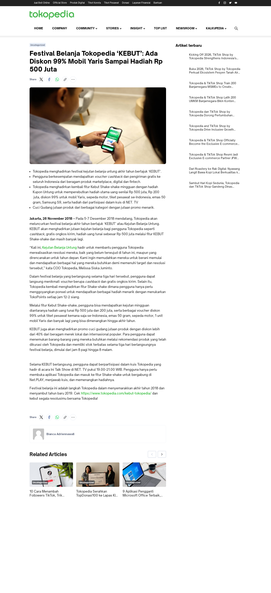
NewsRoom (185, 28)
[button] (41, 79)
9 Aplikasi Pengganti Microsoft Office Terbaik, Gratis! (141, 493)
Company (59, 28)
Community (85, 28)
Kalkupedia (215, 28)
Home (38, 28)
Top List (160, 28)
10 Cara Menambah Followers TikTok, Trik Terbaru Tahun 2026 (46, 493)
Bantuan (158, 2)
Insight (136, 28)
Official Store (60, 2)
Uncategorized (37, 45)
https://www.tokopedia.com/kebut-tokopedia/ (116, 393)
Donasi (125, 2)
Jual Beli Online (42, 2)
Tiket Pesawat (111, 2)
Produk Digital (77, 2)
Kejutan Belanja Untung (59, 247)
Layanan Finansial (141, 2)
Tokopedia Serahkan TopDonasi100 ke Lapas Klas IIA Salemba (97, 493)
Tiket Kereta (94, 2)
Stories (112, 28)
